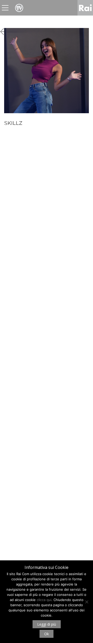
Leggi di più (46, 624)
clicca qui (44, 600)
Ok (46, 633)
